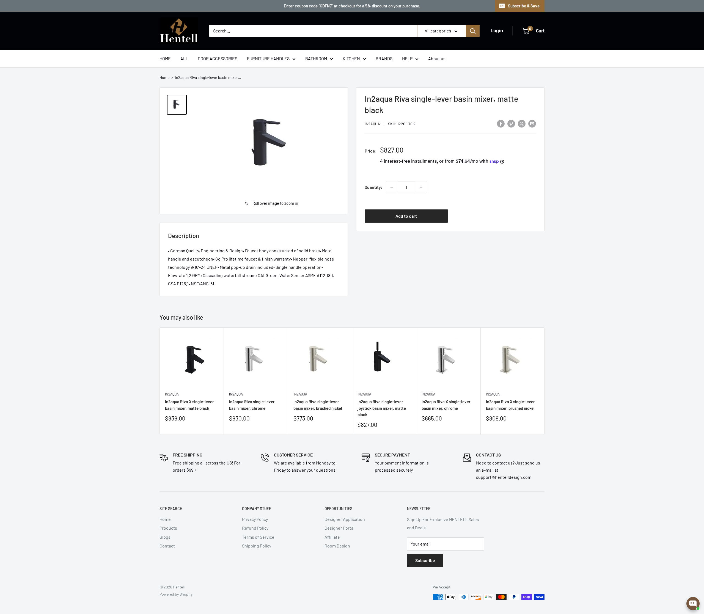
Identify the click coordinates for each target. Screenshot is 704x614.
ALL (184, 58)
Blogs (165, 537)
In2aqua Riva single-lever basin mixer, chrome (252, 404)
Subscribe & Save (524, 5)
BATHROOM (316, 58)
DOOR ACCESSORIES (217, 58)
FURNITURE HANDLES (268, 58)
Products (168, 527)
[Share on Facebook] (501, 123)
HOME (165, 58)
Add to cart (406, 216)
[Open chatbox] (693, 603)
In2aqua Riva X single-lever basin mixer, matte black (189, 404)
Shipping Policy (256, 545)
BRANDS (384, 58)
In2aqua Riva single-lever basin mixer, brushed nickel (317, 404)
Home (164, 77)
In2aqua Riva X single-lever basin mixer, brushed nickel (510, 404)
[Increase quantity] (421, 187)
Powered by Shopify (176, 594)
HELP (407, 58)
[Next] (544, 381)
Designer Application (344, 519)
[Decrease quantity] (392, 187)
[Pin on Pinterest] (511, 123)
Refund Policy (255, 527)
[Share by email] (532, 123)
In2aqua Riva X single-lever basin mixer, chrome (446, 404)
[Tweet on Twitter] (522, 123)
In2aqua (372, 123)
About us (437, 58)
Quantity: (374, 187)
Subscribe (425, 560)
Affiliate (332, 537)
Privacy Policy (255, 519)
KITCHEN (351, 58)
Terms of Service (258, 537)
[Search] (473, 31)
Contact (167, 545)
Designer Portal (339, 527)
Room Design (337, 545)
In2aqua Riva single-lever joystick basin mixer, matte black (382, 408)
